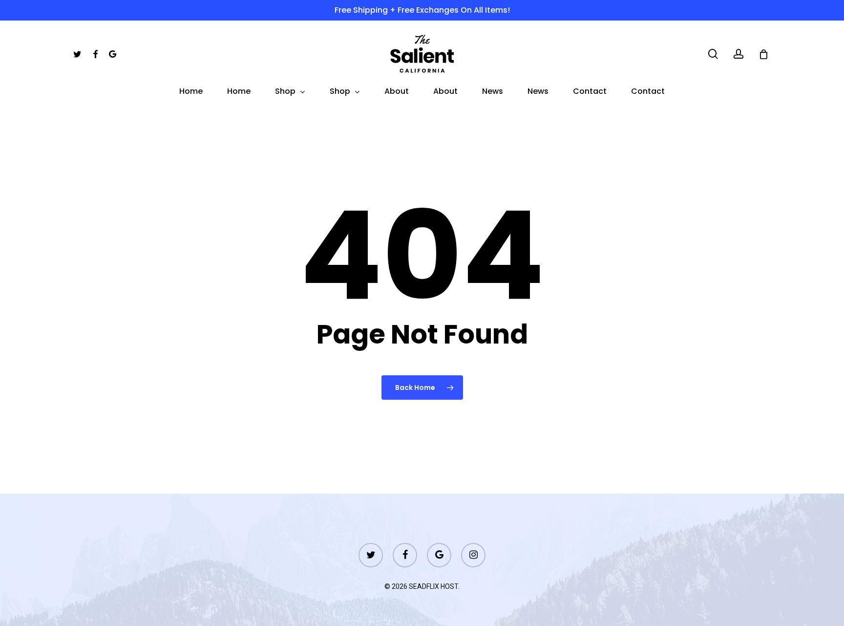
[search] (713, 54)
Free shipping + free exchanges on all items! (422, 10)
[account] (738, 54)
